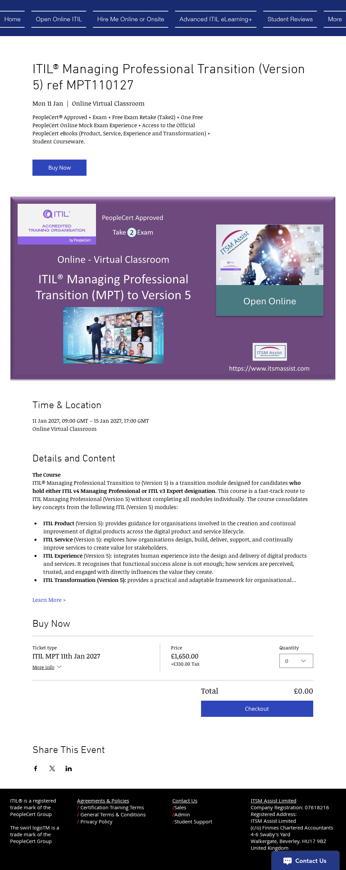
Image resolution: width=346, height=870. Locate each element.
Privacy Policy (96, 821)
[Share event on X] (52, 768)
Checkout (257, 708)
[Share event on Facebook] (35, 768)
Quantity (289, 647)
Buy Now (59, 167)
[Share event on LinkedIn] (69, 768)
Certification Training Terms (112, 807)
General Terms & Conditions (113, 814)
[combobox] (296, 661)
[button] (59, 19)
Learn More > (49, 600)
